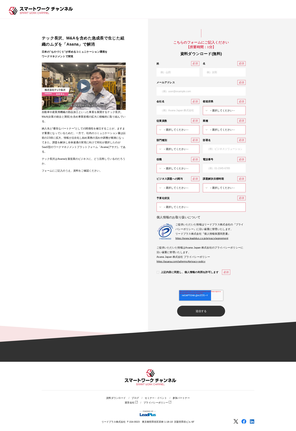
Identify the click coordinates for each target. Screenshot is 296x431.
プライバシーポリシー (156, 402)
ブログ (135, 398)
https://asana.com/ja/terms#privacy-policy (181, 261)
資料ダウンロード (116, 398)
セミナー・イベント (156, 398)
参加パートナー (181, 398)
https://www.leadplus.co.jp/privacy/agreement (201, 238)
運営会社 (130, 402)
